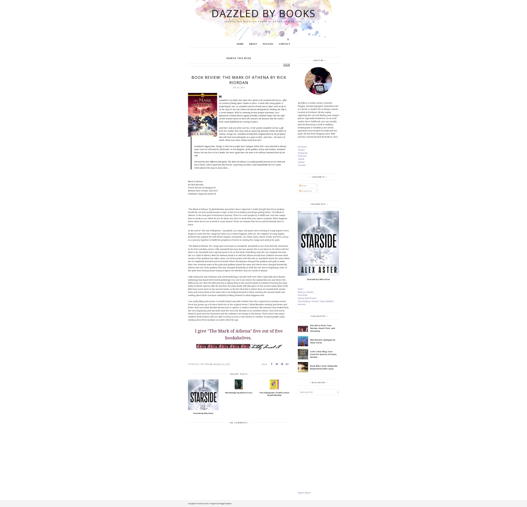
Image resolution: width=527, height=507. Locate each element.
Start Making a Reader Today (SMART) (316, 301)
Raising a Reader (306, 292)
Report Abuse (304, 492)
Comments (306, 191)
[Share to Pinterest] (282, 364)
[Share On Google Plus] (287, 364)
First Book (302, 295)
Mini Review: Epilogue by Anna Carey (322, 341)
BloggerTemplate (225, 503)
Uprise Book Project (307, 298)
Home (300, 289)
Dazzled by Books (263, 13)
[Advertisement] (318, 443)
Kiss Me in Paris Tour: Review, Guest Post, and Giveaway (322, 328)
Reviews (302, 304)
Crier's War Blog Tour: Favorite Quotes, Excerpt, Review (323, 354)
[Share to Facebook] (271, 364)
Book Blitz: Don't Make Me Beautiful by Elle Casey (323, 367)
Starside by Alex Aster (318, 279)
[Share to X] (277, 364)
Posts (304, 185)
